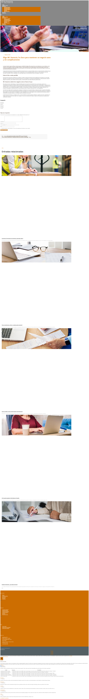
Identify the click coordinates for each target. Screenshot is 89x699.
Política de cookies (5, 628)
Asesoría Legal (6, 9)
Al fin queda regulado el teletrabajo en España (10, 498)
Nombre (1, 123)
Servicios (4, 6)
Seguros (5, 10)
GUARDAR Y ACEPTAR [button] (4, 698)
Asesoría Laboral (7, 7)
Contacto (4, 13)
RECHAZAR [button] (6, 656)
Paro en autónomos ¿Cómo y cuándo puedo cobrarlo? (12, 325)
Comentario (2, 121)
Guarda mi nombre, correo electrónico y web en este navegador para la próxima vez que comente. (15, 128)
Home (3, 16)
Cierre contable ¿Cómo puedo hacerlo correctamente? (12, 411)
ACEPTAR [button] (2, 656)
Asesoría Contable (7, 20)
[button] (20, 14)
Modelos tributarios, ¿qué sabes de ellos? (10, 584)
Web (1, 126)
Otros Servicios (7, 11)
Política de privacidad (6, 627)
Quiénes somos (5, 17)
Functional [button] (1, 677)
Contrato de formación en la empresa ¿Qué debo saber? (12, 238)
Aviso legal (4, 626)
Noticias (3, 23)
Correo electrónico (3, 124)
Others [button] (1, 694)
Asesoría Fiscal (7, 8)
